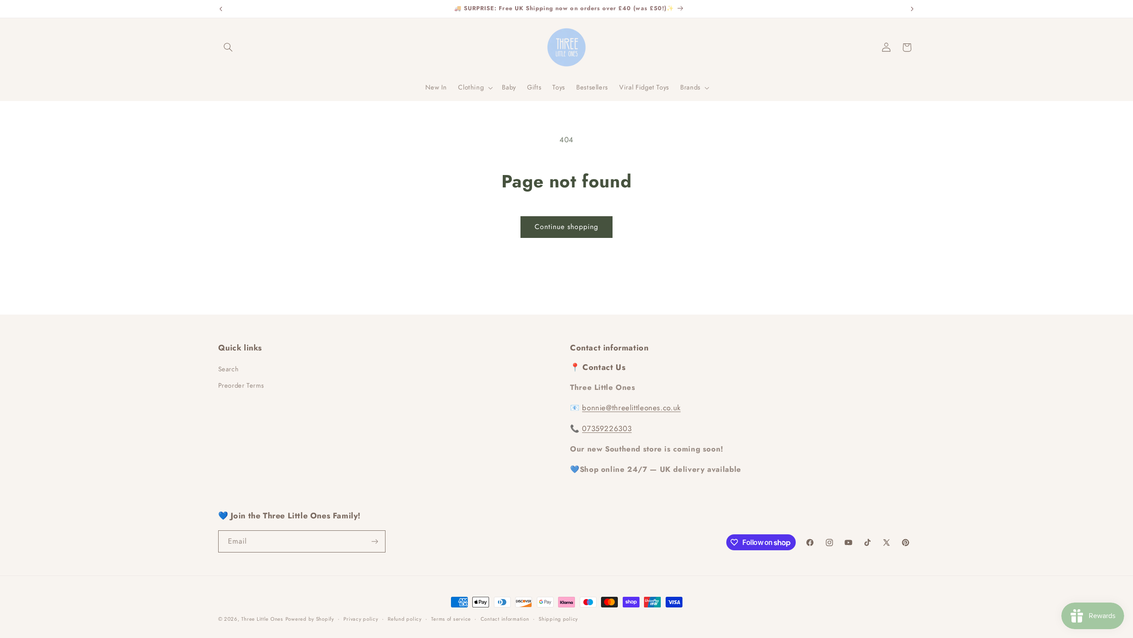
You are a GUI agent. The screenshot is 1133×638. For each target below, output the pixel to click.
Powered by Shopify (309, 618)
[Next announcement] (912, 9)
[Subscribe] (374, 541)
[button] (228, 47)
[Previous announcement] (221, 9)
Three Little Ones (262, 618)
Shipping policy (558, 618)
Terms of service (451, 618)
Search (228, 369)
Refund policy (405, 618)
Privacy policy (360, 618)
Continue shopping (567, 227)
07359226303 (607, 428)
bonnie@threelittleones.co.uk (631, 407)
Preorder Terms (241, 385)
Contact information (505, 618)
